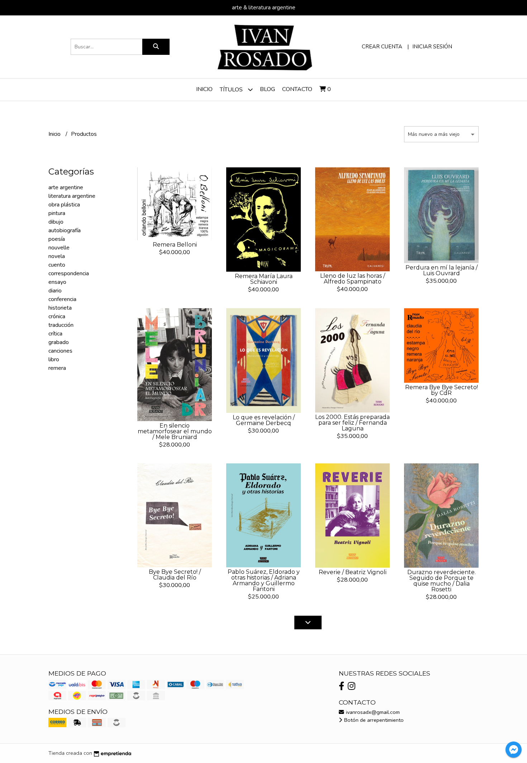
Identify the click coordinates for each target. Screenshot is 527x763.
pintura (56, 213)
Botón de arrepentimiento (373, 720)
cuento (56, 265)
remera (57, 368)
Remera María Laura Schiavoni (264, 279)
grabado (58, 342)
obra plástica (64, 205)
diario (55, 291)
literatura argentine (71, 196)
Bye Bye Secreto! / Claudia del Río (175, 574)
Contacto (297, 89)
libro (53, 359)
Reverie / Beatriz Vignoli (352, 572)
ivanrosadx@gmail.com (372, 712)
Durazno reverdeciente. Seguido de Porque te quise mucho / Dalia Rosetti (441, 581)
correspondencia (68, 273)
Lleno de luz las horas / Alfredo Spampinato (352, 278)
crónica (56, 316)
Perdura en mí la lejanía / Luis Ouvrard (441, 270)
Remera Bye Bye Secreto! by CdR (441, 390)
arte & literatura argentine (263, 7)
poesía (56, 239)
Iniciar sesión (432, 46)
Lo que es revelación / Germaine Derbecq (264, 420)
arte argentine (65, 187)
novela (56, 256)
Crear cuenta (382, 46)
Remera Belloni (175, 244)
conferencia (62, 299)
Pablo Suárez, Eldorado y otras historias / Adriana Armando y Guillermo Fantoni (264, 580)
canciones (60, 351)
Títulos (232, 90)
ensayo (57, 282)
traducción (60, 325)
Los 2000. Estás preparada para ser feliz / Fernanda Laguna (352, 423)
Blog (267, 89)
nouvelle (59, 248)
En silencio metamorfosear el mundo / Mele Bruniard (175, 431)
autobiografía (64, 230)
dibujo (55, 222)
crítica (55, 334)
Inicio (204, 89)
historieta (60, 308)
